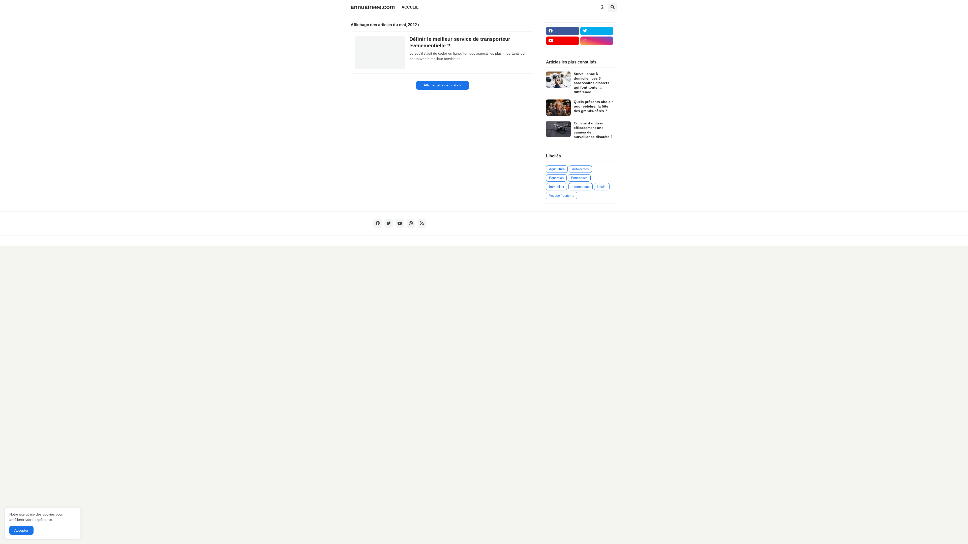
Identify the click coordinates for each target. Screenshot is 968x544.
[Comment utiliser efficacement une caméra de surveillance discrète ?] (558, 129)
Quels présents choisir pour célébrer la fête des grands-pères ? (593, 106)
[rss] (422, 223)
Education (556, 178)
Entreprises (579, 178)
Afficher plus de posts (441, 85)
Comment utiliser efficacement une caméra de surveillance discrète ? (593, 130)
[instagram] (596, 41)
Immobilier (556, 187)
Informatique (580, 187)
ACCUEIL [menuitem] (410, 7)
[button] (602, 7)
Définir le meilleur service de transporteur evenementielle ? (459, 42)
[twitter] (596, 31)
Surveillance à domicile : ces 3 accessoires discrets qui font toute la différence (591, 83)
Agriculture (557, 169)
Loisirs (602, 187)
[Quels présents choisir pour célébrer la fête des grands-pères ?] (558, 107)
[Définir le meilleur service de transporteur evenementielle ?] (380, 52)
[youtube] (562, 41)
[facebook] (562, 31)
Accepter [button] (21, 530)
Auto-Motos (580, 169)
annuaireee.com (373, 7)
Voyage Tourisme (561, 195)
